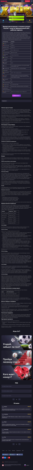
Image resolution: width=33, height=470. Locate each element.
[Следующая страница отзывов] (19, 444)
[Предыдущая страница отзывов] (14, 444)
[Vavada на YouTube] (9, 458)
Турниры (13, 450)
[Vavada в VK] (5, 458)
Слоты (3, 450)
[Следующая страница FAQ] (19, 399)
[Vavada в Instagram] (3, 458)
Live (6, 450)
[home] (3, 1)
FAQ (22, 450)
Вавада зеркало (16, 95)
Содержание (18, 450)
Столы (9, 450)
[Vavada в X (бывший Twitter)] (7, 458)
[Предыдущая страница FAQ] (14, 399)
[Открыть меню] (32, 1)
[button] (32, 11)
